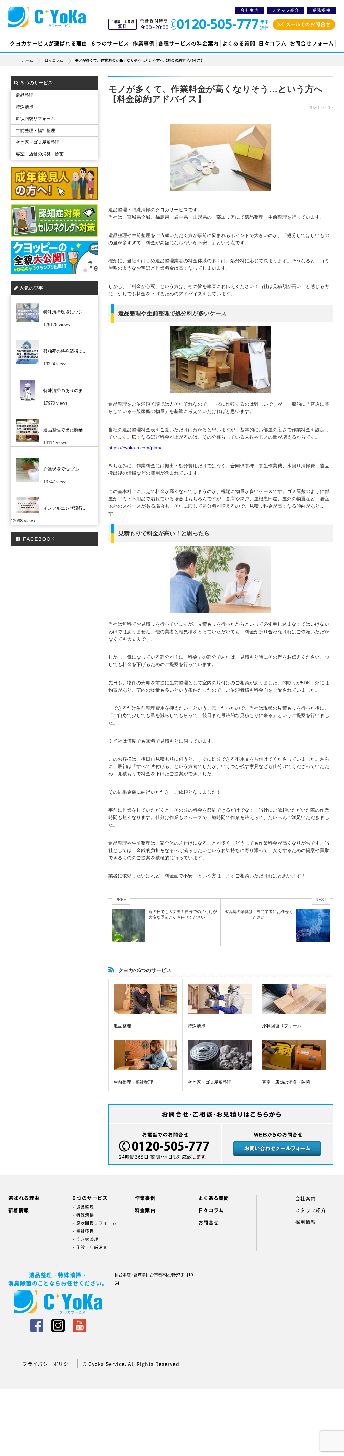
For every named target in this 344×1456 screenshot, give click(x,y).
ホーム (27, 60)
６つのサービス (110, 43)
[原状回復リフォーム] (294, 999)
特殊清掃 (196, 1025)
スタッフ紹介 (285, 10)
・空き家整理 (85, 1239)
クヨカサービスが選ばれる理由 (48, 43)
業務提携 (321, 10)
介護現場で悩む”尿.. (62, 468)
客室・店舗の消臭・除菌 (286, 1082)
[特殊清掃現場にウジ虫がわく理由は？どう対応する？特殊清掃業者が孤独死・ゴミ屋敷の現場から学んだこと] (53, 301)
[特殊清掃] (220, 999)
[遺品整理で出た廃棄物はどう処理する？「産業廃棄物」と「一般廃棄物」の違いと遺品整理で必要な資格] (53, 419)
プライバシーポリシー (48, 1363)
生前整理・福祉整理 (133, 1082)
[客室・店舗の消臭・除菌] (294, 1055)
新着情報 (18, 1210)
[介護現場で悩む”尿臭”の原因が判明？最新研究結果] (53, 458)
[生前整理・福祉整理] (145, 1055)
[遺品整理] (145, 999)
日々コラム (272, 43)
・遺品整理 (83, 1207)
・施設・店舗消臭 (90, 1247)
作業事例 (144, 43)
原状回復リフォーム (281, 1025)
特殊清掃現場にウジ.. (64, 311)
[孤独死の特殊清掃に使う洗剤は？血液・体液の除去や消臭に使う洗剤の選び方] (53, 340)
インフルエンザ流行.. (64, 508)
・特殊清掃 (83, 1215)
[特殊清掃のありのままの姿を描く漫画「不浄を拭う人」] (53, 380)
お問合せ (208, 1222)
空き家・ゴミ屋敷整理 (209, 1082)
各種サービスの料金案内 (188, 43)
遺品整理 (122, 1025)
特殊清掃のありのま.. (64, 390)
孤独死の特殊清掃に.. (64, 351)
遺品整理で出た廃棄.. (64, 429)
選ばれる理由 (23, 1197)
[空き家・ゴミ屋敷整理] (220, 1055)
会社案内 (250, 10)
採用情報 (305, 1221)
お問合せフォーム (312, 43)
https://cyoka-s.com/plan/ (134, 447)
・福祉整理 (83, 1231)
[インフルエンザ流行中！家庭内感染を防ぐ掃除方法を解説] (53, 497)
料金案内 (145, 1210)
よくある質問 (238, 43)
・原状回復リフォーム (94, 1223)
